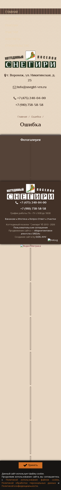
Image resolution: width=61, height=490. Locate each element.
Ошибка (36, 116)
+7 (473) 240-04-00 (31, 98)
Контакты (13, 39)
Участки (11, 32)
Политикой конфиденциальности (20, 485)
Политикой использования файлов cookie (32, 479)
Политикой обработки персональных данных (29, 482)
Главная (11, 12)
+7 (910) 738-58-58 (29, 105)
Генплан (11, 25)
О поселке (13, 18)
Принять (32, 465)
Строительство (17, 46)
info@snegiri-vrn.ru (31, 87)
